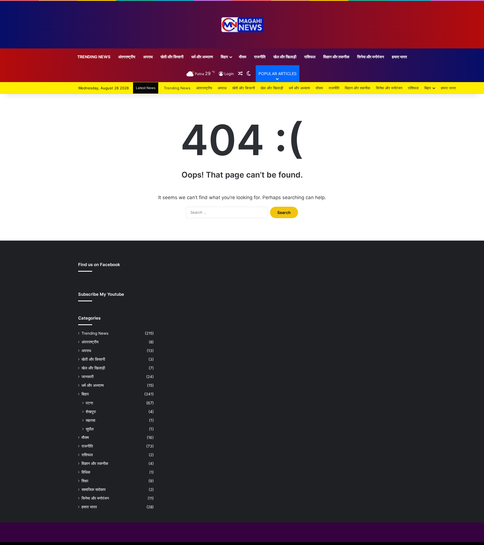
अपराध (148, 56)
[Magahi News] (242, 24)
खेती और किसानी (171, 56)
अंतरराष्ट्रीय (126, 56)
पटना (89, 402)
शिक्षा (85, 481)
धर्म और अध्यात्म (202, 56)
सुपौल (90, 429)
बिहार (224, 56)
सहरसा (90, 420)
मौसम (242, 56)
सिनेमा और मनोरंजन (370, 56)
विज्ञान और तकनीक (336, 56)
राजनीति (260, 56)
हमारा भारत (399, 56)
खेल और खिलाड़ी (284, 56)
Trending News (93, 56)
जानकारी (88, 376)
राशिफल (309, 56)
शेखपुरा (91, 411)
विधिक (86, 472)
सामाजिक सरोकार (94, 489)
